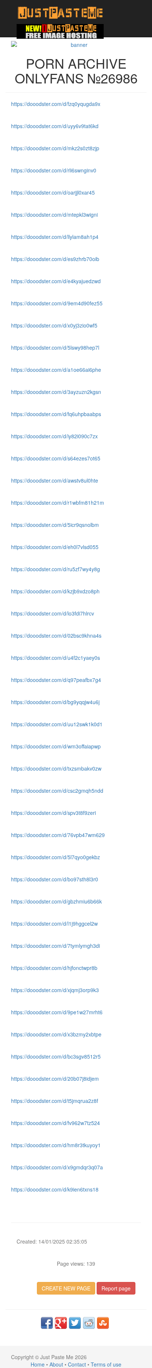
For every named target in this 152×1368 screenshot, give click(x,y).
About (56, 1364)
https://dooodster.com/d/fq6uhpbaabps (56, 414)
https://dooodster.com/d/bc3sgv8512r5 (56, 1056)
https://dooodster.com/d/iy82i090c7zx (54, 436)
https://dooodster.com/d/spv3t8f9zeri (53, 812)
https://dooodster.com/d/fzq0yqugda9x (55, 103)
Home (38, 1364)
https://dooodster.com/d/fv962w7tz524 (55, 1123)
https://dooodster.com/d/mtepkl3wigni (54, 214)
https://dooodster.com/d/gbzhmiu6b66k (56, 901)
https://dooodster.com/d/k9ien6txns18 (55, 1189)
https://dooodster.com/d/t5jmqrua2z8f (54, 1100)
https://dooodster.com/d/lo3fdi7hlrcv (52, 613)
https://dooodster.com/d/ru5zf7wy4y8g (55, 569)
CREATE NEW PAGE (66, 1288)
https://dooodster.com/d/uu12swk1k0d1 (57, 724)
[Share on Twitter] (75, 1323)
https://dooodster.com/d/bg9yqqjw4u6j (55, 702)
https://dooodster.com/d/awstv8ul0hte (54, 480)
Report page (116, 1288)
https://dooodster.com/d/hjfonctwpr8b (54, 967)
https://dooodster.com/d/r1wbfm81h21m (57, 502)
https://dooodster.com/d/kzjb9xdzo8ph (55, 591)
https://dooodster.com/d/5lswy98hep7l (55, 347)
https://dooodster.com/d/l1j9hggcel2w (54, 923)
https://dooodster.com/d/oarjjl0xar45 (53, 192)
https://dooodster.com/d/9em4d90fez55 (57, 303)
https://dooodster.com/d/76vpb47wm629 (58, 835)
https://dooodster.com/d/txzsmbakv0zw (56, 768)
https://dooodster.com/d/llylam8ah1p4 (55, 236)
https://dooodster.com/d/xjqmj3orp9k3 (55, 990)
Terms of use (106, 1364)
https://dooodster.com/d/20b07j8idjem (55, 1078)
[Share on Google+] (61, 1323)
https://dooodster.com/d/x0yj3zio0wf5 (54, 325)
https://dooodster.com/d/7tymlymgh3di (55, 945)
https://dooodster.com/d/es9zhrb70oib (55, 259)
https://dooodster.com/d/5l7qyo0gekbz (55, 857)
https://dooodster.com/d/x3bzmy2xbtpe (56, 1034)
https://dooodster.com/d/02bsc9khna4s (56, 635)
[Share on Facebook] (47, 1323)
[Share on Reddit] (89, 1323)
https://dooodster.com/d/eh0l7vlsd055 (55, 547)
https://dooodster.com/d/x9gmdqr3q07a (57, 1167)
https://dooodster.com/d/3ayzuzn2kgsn (56, 391)
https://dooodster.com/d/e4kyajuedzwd (56, 281)
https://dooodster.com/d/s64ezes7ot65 (55, 458)
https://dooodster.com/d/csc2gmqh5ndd (57, 790)
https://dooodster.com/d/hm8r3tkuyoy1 (56, 1145)
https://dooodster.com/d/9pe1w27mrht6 (57, 1012)
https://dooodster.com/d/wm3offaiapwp (56, 746)
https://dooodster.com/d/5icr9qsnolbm (55, 524)
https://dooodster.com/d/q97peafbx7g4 (56, 679)
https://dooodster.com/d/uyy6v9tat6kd (55, 126)
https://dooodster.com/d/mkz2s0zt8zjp (55, 148)
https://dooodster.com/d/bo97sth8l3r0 (54, 879)
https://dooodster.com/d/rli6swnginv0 (53, 170)
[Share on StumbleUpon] (103, 1323)
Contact (77, 1364)
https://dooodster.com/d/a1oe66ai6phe (56, 369)
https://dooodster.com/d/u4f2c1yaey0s (55, 657)
